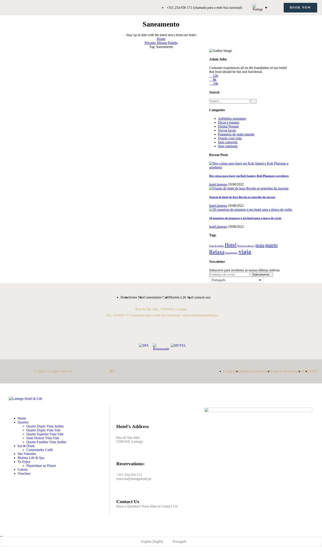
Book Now (300, 7)
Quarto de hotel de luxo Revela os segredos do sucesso (242, 197)
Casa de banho (216, 246)
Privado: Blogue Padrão (161, 43)
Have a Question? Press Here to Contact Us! (147, 506)
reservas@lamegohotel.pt (200, 315)
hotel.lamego (218, 184)
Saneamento (231, 253)
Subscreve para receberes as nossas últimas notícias (244, 270)
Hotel (231, 245)
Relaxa (217, 252)
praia (259, 245)
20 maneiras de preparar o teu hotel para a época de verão (245, 218)
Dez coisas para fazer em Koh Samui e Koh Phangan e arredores (249, 175)
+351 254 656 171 (117, 315)
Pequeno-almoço (246, 246)
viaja (245, 251)
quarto (271, 245)
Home (161, 39)
